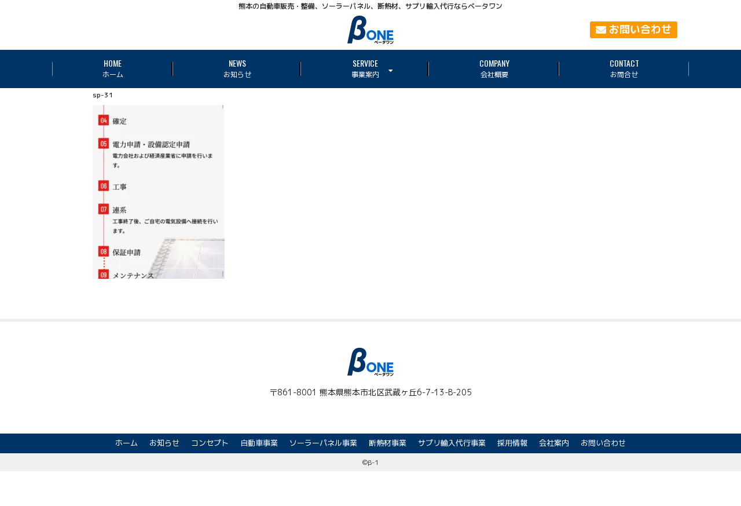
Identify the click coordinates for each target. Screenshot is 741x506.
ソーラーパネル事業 (323, 443)
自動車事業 (259, 443)
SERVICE (365, 68)
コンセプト (210, 443)
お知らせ (164, 443)
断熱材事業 (387, 443)
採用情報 (512, 443)
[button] (633, 29)
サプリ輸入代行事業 (452, 443)
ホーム (126, 443)
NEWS (237, 68)
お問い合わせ (603, 443)
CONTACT (624, 68)
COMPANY (494, 68)
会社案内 (554, 443)
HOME (112, 68)
